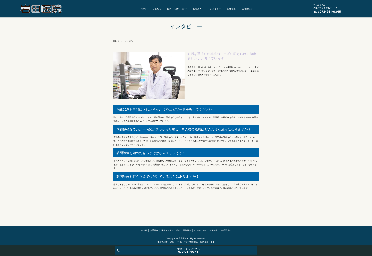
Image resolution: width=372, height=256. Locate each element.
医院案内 (197, 8)
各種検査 (231, 8)
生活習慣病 (247, 8)
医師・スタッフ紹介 (177, 8)
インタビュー (214, 8)
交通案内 (156, 8)
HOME (143, 8)
